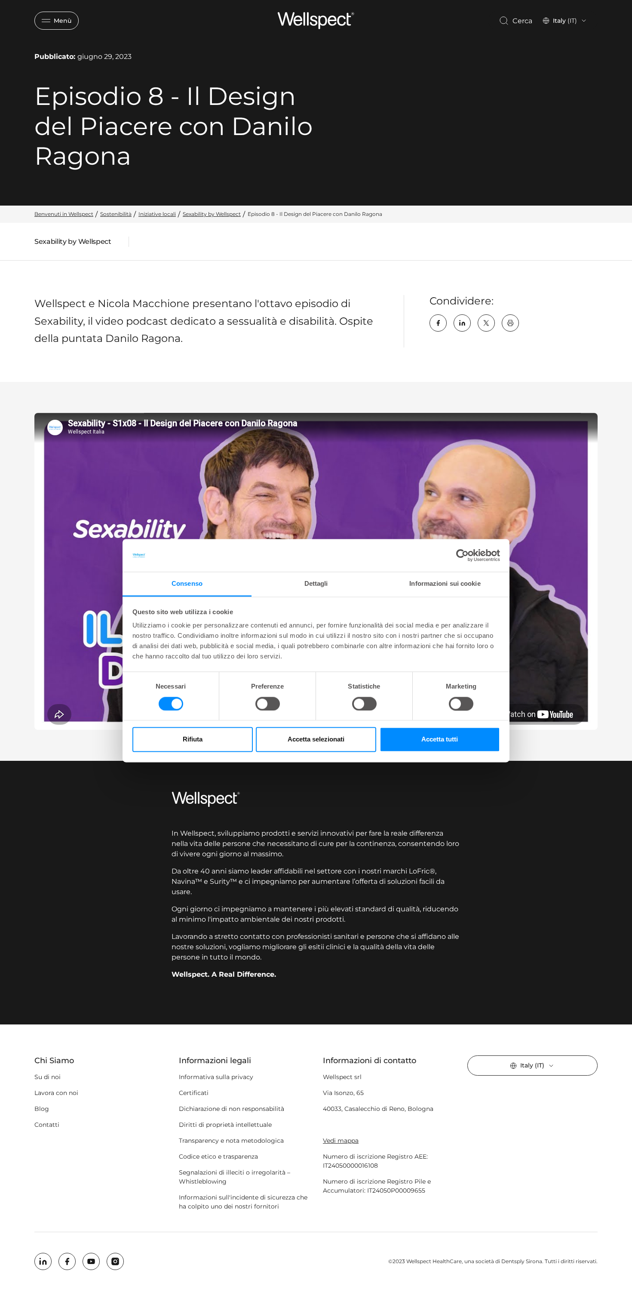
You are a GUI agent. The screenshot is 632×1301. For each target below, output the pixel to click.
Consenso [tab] (187, 583)
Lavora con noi (56, 1093)
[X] (486, 323)
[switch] (267, 703)
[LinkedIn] (462, 323)
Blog (41, 1109)
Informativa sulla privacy (216, 1077)
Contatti (46, 1125)
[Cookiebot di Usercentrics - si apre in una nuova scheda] (462, 555)
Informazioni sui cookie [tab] (444, 583)
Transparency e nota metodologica (231, 1140)
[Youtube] (91, 1261)
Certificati (194, 1093)
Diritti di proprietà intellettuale (225, 1125)
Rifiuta (192, 739)
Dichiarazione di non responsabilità (231, 1109)
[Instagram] (115, 1261)
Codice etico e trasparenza (218, 1156)
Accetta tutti (439, 739)
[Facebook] (438, 323)
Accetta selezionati (316, 739)
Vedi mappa (341, 1140)
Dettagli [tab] (316, 583)
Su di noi (47, 1077)
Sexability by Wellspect (72, 243)
